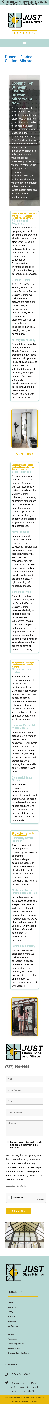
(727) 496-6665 (17, 1067)
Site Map (33, 1401)
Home (10, 1302)
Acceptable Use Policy (16, 1186)
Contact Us (13, 1325)
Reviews (12, 1321)
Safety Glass (14, 1348)
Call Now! (26, 453)
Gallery (11, 1316)
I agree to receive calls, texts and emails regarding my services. (26, 1145)
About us (12, 1307)
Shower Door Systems (18, 1353)
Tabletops (12, 1339)
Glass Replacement (17, 1343)
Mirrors (11, 1334)
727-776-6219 (26, 33)
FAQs (10, 1311)
